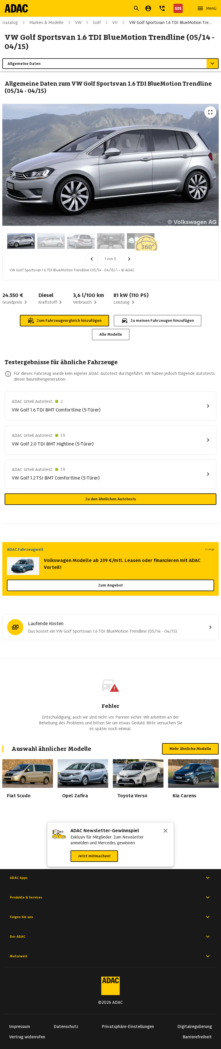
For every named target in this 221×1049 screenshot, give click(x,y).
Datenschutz (66, 1026)
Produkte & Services (26, 897)
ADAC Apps (19, 878)
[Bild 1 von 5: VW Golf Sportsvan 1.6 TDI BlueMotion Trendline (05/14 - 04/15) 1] (21, 241)
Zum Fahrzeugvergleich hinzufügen (69, 320)
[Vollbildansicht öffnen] (210, 112)
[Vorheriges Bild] (92, 259)
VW (78, 22)
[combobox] (103, 9)
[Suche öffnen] (136, 8)
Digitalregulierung (195, 1026)
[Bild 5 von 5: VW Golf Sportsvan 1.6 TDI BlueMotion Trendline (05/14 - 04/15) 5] (141, 241)
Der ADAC (17, 937)
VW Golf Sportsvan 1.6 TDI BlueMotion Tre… (170, 22)
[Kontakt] (162, 8)
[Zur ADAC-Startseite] (16, 8)
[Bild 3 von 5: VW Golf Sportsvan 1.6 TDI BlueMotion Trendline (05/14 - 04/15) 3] (81, 241)
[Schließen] (165, 831)
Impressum (19, 1026)
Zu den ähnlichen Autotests (110, 499)
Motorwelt (18, 956)
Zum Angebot (110, 585)
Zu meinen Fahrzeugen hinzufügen (162, 320)
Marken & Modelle (46, 22)
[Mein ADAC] (148, 8)
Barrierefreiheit (197, 1036)
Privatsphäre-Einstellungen (128, 1026)
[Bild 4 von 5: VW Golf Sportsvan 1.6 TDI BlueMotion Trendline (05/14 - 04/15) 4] (111, 241)
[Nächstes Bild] (129, 259)
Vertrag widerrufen (27, 1036)
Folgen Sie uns (21, 917)
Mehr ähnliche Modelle (190, 748)
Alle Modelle (110, 334)
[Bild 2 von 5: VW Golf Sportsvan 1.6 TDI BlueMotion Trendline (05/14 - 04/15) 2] (51, 241)
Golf (97, 22)
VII (115, 22)
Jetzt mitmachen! (94, 856)
